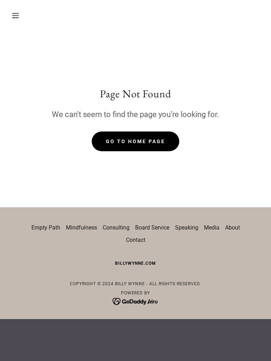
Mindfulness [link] (81, 227)
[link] (136, 301)
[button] (27, 15)
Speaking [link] (186, 227)
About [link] (232, 227)
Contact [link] (135, 240)
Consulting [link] (116, 227)
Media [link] (211, 227)
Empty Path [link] (45, 227)
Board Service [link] (152, 227)
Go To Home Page (135, 141)
